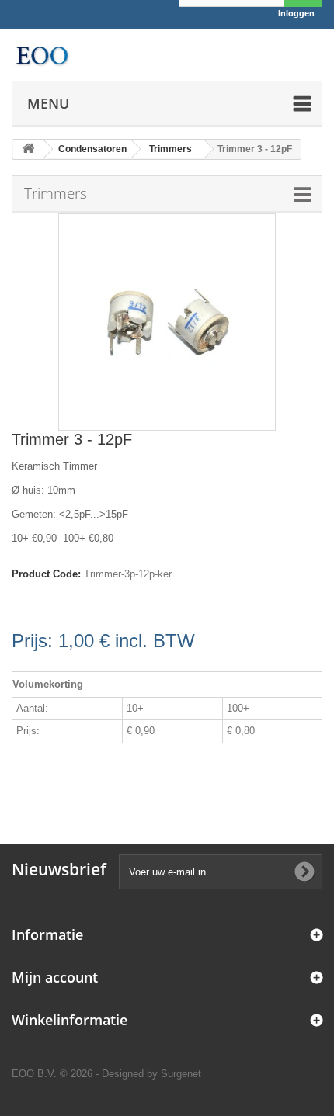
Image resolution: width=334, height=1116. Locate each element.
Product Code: (46, 574)
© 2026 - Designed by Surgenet (130, 1074)
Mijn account (55, 977)
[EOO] (42, 55)
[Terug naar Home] (28, 149)
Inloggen (296, 13)
